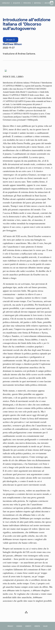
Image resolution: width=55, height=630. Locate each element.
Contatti (28, 626)
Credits (37, 626)
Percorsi (27, 3)
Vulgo (45, 626)
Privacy (10, 626)
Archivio (48, 3)
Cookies (19, 626)
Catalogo (6, 3)
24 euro (9, 40)
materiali (37, 3)
